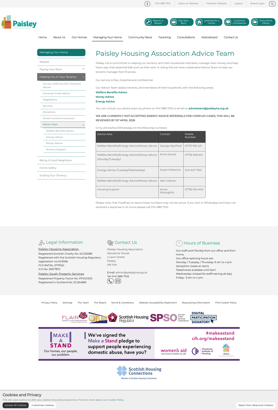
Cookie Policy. (116, 399)
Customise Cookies (43, 405)
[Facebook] (147, 3)
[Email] (118, 281)
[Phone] (110, 281)
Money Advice (105, 96)
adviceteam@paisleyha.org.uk (208, 108)
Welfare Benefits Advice (111, 92)
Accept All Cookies (15, 405)
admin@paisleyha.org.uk (132, 272)
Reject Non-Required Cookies (255, 405)
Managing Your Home (54, 52)
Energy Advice (105, 101)
